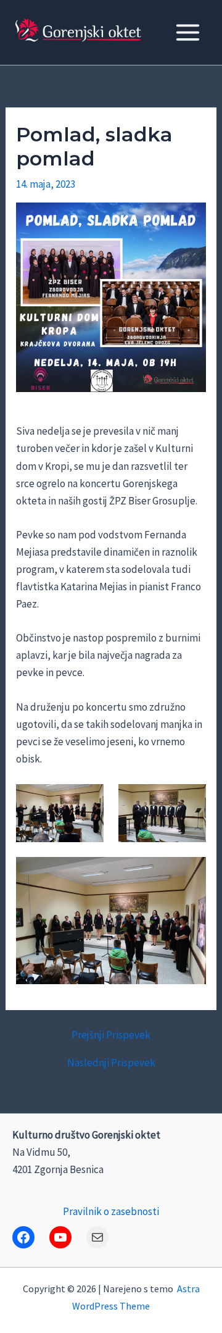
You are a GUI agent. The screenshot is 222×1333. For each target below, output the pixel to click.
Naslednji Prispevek (111, 1063)
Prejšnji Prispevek (111, 1035)
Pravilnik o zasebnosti (111, 1211)
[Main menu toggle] (188, 32)
